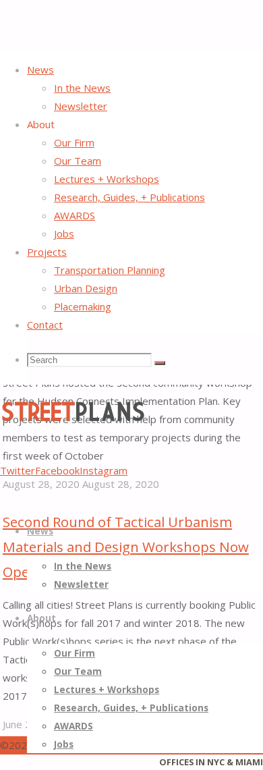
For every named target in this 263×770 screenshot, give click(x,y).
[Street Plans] (72, 420)
